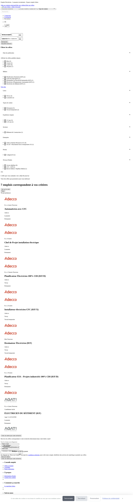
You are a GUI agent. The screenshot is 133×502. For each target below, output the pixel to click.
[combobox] (10, 9)
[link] (7, 15)
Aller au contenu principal (8, 5)
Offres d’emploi (8, 466)
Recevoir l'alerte (5, 456)
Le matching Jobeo (9, 486)
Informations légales (10, 476)
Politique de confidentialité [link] (110, 498)
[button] (7, 19)
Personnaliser (94, 498)
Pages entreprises (9, 469)
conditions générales (34, 455)
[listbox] (66, 314)
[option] (68, 212)
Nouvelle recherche (6, 43)
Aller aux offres (29, 5)
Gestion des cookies (10, 477)
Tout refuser (81, 498)
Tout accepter (68, 498)
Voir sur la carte (5, 189)
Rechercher (4, 41)
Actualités (7, 467)
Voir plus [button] (3, 87)
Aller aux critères (20, 5)
